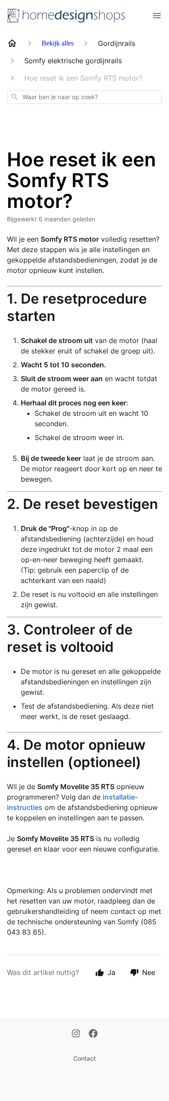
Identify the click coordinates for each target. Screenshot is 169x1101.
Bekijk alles (58, 43)
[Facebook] (93, 1034)
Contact (84, 1058)
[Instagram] (76, 1034)
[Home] (12, 43)
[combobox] (84, 97)
